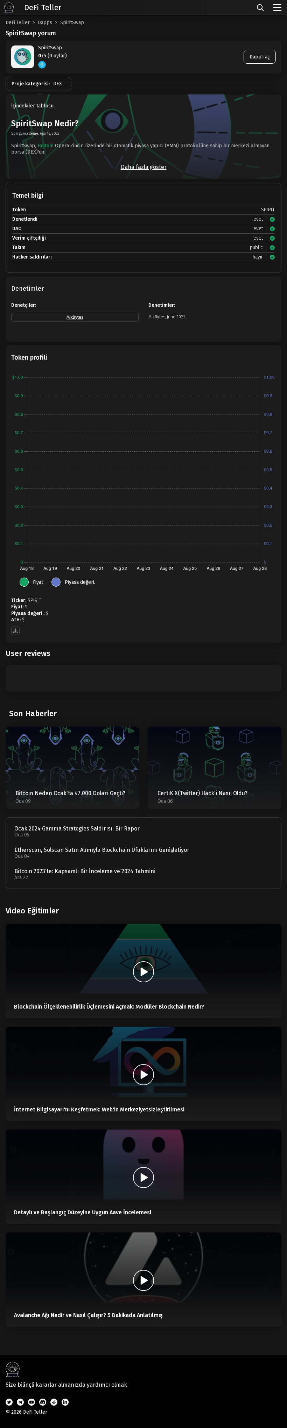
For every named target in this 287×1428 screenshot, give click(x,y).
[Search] (260, 7)
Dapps (45, 23)
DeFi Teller (18, 23)
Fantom (45, 146)
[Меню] (277, 7)
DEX (57, 84)
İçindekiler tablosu (32, 106)
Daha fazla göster (144, 167)
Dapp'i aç (260, 57)
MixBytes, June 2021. (167, 316)
